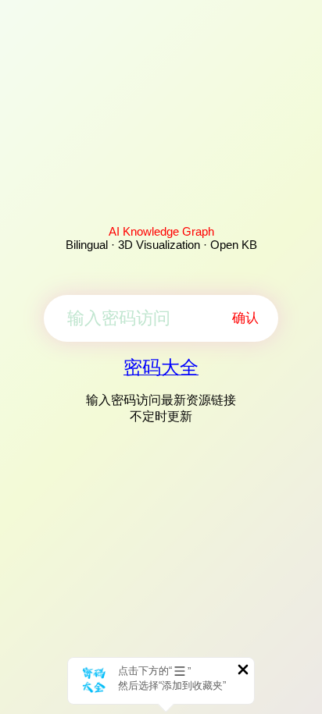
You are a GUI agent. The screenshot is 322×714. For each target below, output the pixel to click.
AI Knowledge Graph (161, 231)
